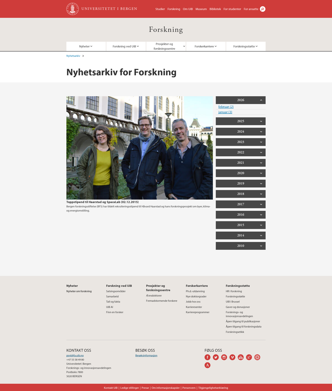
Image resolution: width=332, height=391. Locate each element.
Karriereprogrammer (197, 312)
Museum (201, 9)
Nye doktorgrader (196, 296)
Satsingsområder (116, 291)
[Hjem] (72, 9)
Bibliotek (215, 9)
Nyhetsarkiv (73, 55)
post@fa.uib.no (75, 355)
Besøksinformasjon (146, 355)
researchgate (250, 357)
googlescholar (258, 357)
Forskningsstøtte (244, 46)
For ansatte (251, 9)
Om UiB (188, 9)
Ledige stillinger (129, 387)
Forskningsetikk (235, 332)
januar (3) (225, 112)
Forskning (174, 9)
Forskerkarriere (204, 46)
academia (209, 365)
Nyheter (84, 46)
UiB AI (109, 307)
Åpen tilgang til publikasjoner (243, 321)
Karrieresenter (194, 307)
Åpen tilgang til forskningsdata (243, 326)
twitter (217, 357)
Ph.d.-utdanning (195, 291)
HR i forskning (234, 291)
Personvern (189, 387)
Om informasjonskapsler (166, 387)
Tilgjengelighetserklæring (213, 387)
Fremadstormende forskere (161, 300)
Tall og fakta (113, 301)
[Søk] (263, 9)
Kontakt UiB (111, 387)
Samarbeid (112, 296)
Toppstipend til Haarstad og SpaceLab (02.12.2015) (102, 202)
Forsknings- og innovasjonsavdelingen (239, 314)
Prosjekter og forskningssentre (164, 46)
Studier (160, 9)
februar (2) (226, 106)
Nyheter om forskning (79, 291)
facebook (209, 357)
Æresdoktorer (154, 295)
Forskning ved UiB (124, 46)
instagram (225, 357)
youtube (242, 357)
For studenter (232, 9)
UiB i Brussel (233, 301)
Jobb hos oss (193, 301)
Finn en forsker (114, 312)
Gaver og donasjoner (238, 307)
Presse (145, 387)
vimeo (233, 357)
